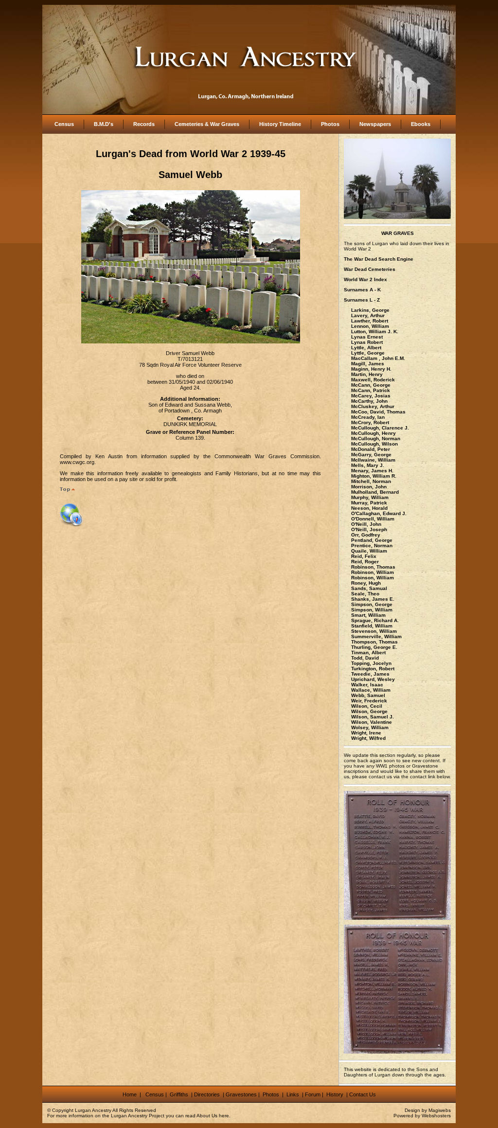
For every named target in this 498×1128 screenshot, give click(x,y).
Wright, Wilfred (368, 738)
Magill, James (367, 363)
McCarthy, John (369, 401)
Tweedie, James (370, 674)
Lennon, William (370, 326)
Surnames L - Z (362, 300)
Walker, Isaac (367, 684)
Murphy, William (370, 497)
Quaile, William (369, 551)
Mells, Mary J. (367, 465)
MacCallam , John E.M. (378, 358)
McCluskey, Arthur (372, 406)
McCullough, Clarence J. (380, 427)
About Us (206, 1115)
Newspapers (375, 124)
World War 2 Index (365, 279)
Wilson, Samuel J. (372, 716)
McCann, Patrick (370, 390)
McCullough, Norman (375, 438)
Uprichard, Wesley (373, 679)
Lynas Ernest (367, 337)
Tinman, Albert (368, 652)
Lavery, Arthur (368, 315)
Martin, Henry (367, 374)
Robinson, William (372, 572)
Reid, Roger (365, 561)
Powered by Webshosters (422, 1115)
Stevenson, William (374, 631)
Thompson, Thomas (374, 642)
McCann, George (371, 385)
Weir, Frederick (369, 700)
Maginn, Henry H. (371, 369)
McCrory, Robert (370, 422)
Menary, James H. (372, 470)
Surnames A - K (362, 289)
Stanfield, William (371, 625)
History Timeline (280, 124)
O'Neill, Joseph (369, 529)
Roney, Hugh (366, 583)
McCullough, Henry (373, 433)
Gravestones (241, 1094)
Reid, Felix (363, 556)
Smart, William (368, 615)
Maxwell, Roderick (373, 379)
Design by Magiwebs (428, 1110)
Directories (207, 1094)
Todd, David (365, 658)
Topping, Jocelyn (371, 663)
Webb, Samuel (368, 695)
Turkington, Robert (372, 668)
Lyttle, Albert (366, 347)
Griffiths (178, 1094)
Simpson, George (371, 604)
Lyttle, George (368, 353)
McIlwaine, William (373, 460)
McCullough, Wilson (374, 444)
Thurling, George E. (374, 647)
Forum (312, 1094)
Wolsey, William (370, 727)
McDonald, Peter (370, 449)
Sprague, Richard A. (375, 620)
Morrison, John (369, 486)
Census (64, 124)
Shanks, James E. (372, 599)
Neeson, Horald (369, 508)
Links (293, 1094)
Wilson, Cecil (366, 706)
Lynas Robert (367, 342)
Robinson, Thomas (373, 567)
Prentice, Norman (371, 545)
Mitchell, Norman (371, 481)
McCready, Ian (368, 417)
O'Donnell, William (372, 518)
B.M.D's (103, 124)
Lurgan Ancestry (93, 1110)
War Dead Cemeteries (369, 269)
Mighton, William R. (373, 476)
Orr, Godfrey (365, 534)
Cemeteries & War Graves (207, 124)
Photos (330, 124)
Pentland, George (371, 540)
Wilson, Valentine (371, 722)
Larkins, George (370, 310)
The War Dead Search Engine (378, 259)
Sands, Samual (369, 588)
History (334, 1094)
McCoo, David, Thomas (378, 411)
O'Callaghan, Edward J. (379, 513)
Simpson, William (371, 609)
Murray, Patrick (369, 502)
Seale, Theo (365, 593)
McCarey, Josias (371, 395)
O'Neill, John (366, 524)
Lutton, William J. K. (374, 331)
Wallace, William (371, 690)
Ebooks (420, 124)
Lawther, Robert (369, 320)
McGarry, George (371, 454)
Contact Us (362, 1094)
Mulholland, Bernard (375, 492)
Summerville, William (376, 636)
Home (130, 1094)
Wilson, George (369, 711)
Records (144, 124)
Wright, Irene (366, 732)
